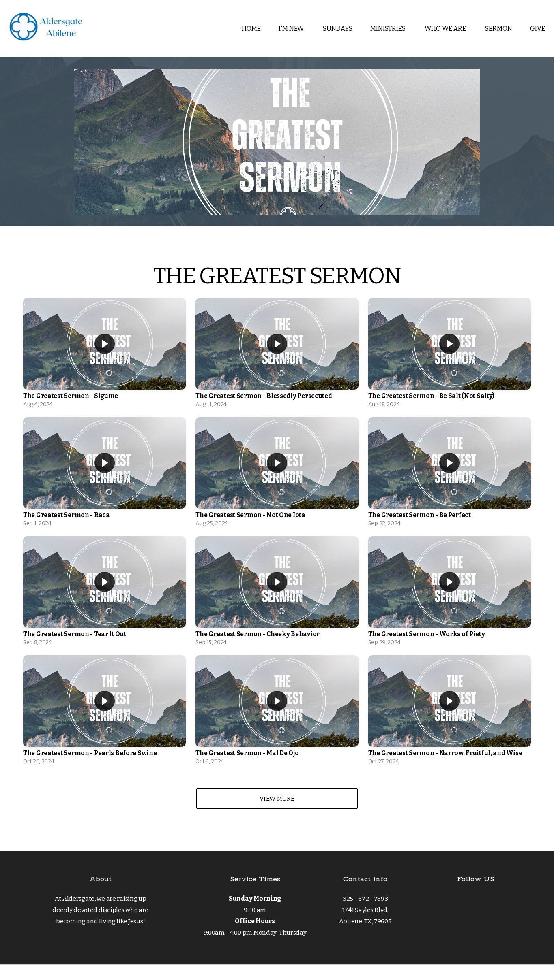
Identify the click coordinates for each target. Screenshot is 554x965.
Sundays (337, 28)
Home (251, 28)
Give (537, 28)
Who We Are (446, 28)
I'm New (292, 28)
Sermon (498, 28)
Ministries (388, 28)
